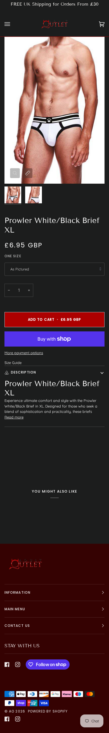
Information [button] (17, 592)
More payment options (23, 352)
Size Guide (13, 362)
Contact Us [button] (17, 625)
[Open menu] (12, 24)
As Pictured (19, 269)
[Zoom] (15, 173)
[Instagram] (17, 664)
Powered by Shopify (48, 711)
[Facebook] (7, 664)
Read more (13, 417)
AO (11, 711)
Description (23, 372)
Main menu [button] (14, 609)
